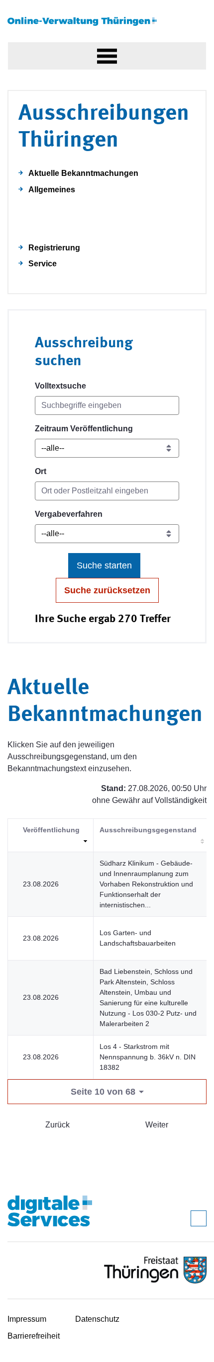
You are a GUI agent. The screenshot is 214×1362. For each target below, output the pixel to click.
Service (42, 263)
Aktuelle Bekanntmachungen (83, 173)
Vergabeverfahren (69, 514)
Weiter (156, 1125)
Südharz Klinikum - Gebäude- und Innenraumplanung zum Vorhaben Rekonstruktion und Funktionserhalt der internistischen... (146, 884)
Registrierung (54, 247)
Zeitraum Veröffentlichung (84, 428)
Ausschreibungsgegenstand (148, 830)
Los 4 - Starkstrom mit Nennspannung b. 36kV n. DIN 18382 (148, 1056)
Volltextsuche (60, 386)
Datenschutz (97, 1319)
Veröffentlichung (51, 830)
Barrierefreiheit (33, 1336)
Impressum (26, 1319)
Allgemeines (51, 189)
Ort (40, 471)
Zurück (57, 1125)
